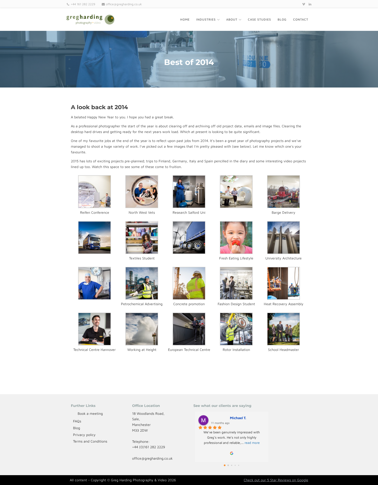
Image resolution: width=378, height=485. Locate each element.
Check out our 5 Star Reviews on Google (276, 480)
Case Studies (259, 19)
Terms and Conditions (90, 441)
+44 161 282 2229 (83, 4)
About (231, 19)
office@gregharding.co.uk (124, 4)
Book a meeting (90, 413)
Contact (300, 19)
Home (185, 19)
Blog (282, 19)
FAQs (77, 421)
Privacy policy (84, 435)
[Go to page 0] (225, 465)
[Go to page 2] (232, 465)
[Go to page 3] (235, 465)
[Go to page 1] (228, 465)
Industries (206, 19)
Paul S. (216, 418)
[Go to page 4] (238, 465)
